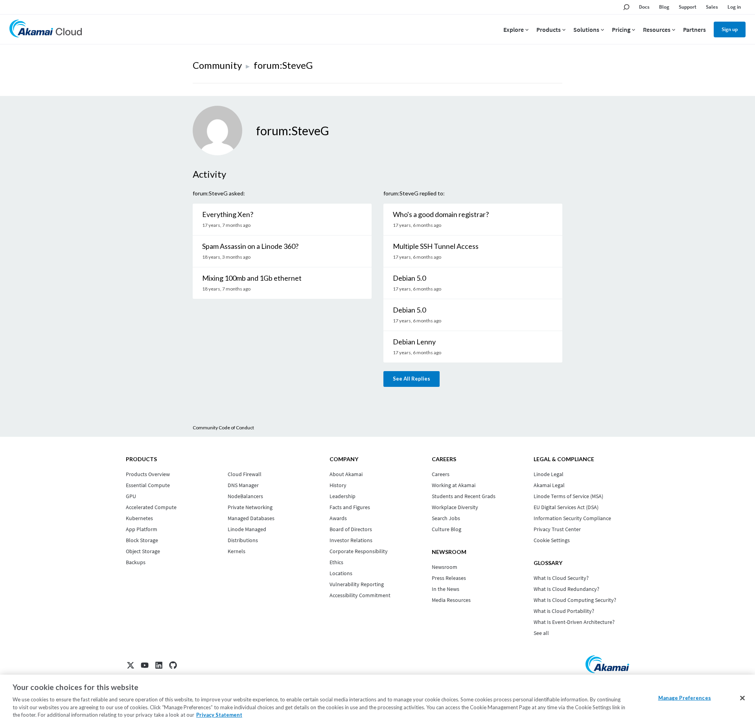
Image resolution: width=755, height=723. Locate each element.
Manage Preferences (684, 698)
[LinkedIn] (159, 665)
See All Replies (411, 378)
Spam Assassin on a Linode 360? (250, 246)
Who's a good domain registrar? (441, 214)
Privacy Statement (219, 715)
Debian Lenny (414, 341)
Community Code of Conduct (223, 427)
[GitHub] (173, 665)
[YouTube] (144, 665)
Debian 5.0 (409, 278)
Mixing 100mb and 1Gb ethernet (252, 278)
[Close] (742, 698)
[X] (130, 665)
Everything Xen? (227, 214)
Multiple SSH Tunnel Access (436, 246)
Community (217, 65)
